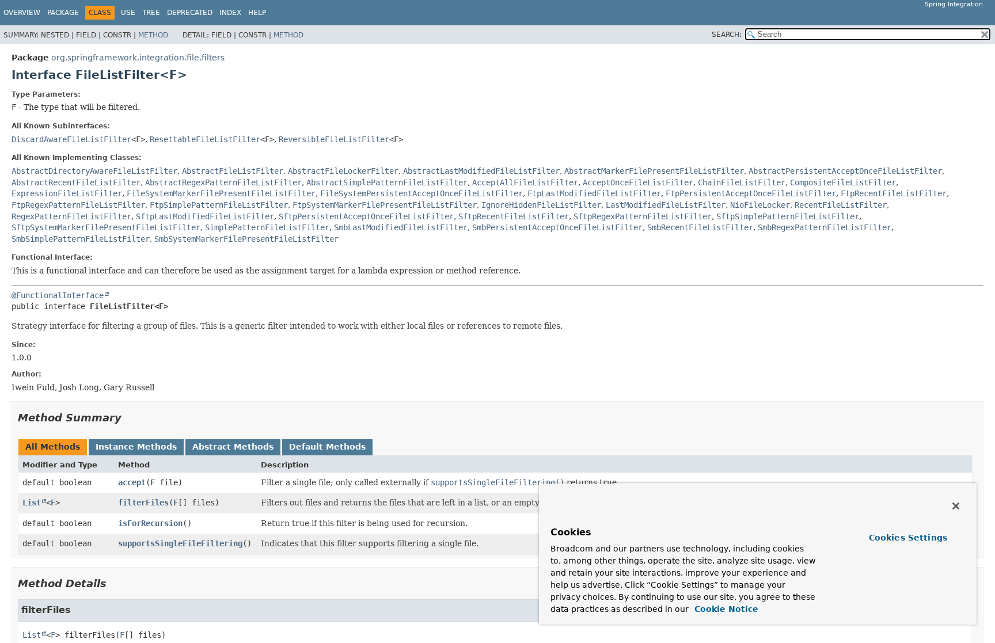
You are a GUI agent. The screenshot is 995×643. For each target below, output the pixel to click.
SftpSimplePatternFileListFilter (787, 216)
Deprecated (189, 13)
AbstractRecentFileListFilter (76, 182)
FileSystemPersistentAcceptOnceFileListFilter (421, 193)
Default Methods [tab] (327, 446)
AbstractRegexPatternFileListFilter (223, 182)
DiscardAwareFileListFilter (71, 139)
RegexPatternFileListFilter (71, 216)
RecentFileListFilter (841, 205)
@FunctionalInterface (58, 295)
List (31, 502)
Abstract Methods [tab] (233, 446)
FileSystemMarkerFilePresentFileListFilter (221, 193)
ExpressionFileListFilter (67, 193)
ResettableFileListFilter (205, 139)
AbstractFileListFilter (232, 171)
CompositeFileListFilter (843, 182)
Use (128, 13)
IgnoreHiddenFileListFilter (541, 205)
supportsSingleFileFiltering (180, 543)
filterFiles (143, 502)
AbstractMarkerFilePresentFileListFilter (654, 171)
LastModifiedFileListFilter (666, 205)
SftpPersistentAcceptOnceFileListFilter (366, 216)
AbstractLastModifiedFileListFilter (481, 171)
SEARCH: (727, 35)
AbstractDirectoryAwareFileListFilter (94, 171)
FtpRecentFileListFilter (894, 193)
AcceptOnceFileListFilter (638, 182)
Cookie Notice (725, 609)
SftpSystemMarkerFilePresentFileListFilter (106, 227)
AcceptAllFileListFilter (525, 182)
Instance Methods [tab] (136, 446)
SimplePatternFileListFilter (267, 227)
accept (132, 482)
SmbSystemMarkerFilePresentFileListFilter (246, 238)
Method (153, 35)
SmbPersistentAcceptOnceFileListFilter (557, 227)
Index (230, 13)
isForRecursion (150, 523)
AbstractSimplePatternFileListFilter (387, 182)
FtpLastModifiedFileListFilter (594, 193)
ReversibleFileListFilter (334, 139)
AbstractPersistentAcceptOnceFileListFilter (845, 171)
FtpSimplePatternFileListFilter (219, 205)
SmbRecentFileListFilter (700, 227)
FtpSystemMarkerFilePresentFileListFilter (385, 205)
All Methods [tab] (52, 446)
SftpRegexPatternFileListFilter (643, 216)
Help (257, 13)
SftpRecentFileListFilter (513, 216)
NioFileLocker (760, 205)
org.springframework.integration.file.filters (138, 57)
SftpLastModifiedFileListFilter (205, 216)
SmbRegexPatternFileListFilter (824, 227)
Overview (21, 13)
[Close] (956, 506)
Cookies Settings (908, 537)
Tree (151, 13)
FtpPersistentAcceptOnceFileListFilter (751, 193)
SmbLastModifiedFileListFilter (401, 227)
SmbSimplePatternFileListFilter (81, 238)
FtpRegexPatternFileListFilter (78, 205)
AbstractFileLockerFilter (343, 171)
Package (63, 13)
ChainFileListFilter (741, 182)
